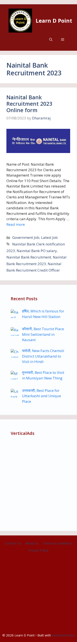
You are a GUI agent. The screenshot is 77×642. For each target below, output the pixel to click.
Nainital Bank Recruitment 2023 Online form (29, 104)
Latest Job (49, 237)
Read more (15, 224)
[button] (51, 39)
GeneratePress (63, 635)
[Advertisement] (38, 481)
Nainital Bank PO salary (37, 250)
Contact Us (13, 543)
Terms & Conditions (57, 543)
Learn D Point (54, 20)
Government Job (25, 237)
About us (31, 543)
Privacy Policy (38, 550)
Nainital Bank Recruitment (28, 257)
